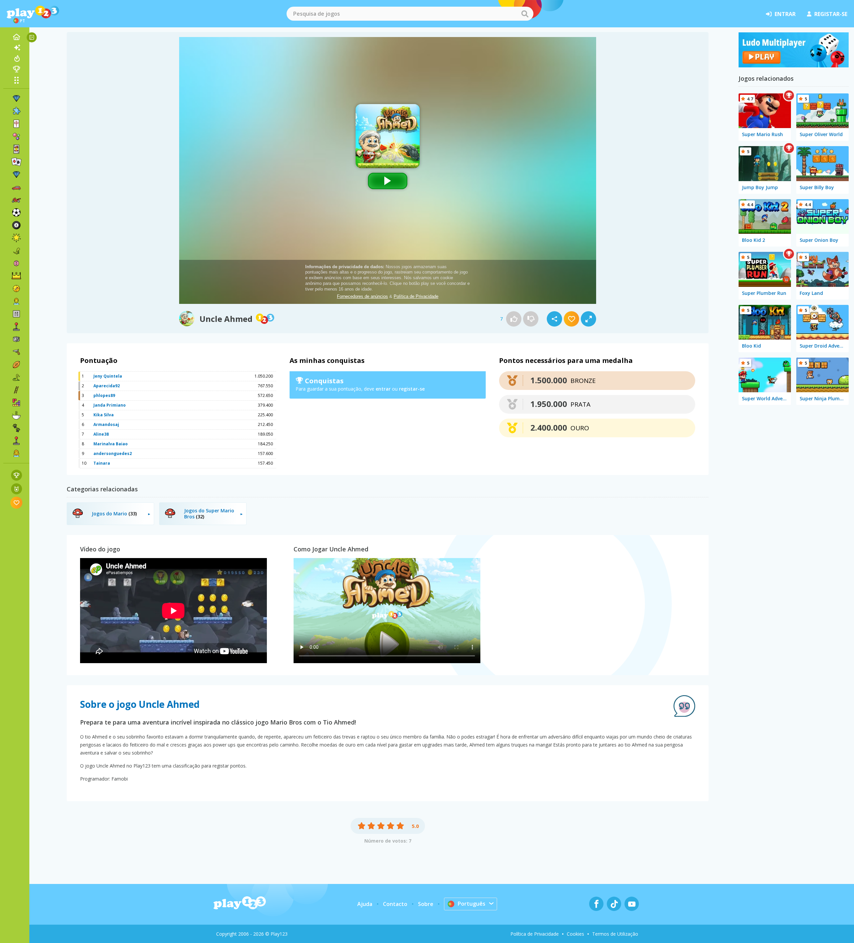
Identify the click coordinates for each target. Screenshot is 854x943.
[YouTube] (631, 904)
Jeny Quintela (107, 376)
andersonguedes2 (112, 453)
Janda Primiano (109, 405)
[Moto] (16, 199)
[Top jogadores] (16, 69)
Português (471, 903)
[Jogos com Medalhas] (16, 488)
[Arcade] (16, 326)
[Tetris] (16, 402)
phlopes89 (104, 395)
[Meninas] (16, 453)
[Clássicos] (16, 377)
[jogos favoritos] (16, 502)
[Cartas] (16, 149)
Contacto (395, 904)
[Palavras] (16, 314)
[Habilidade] (16, 390)
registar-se (830, 14)
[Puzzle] (16, 111)
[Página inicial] (16, 37)
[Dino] (16, 250)
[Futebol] (16, 212)
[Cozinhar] (16, 415)
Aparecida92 (106, 386)
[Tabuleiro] (16, 339)
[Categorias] (16, 80)
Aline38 (101, 434)
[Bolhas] (16, 136)
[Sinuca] (16, 225)
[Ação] (16, 288)
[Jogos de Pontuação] (16, 475)
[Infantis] (16, 301)
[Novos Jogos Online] (16, 47)
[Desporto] (16, 364)
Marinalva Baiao (110, 444)
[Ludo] (794, 65)
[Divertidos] (16, 237)
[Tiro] (16, 352)
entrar (785, 14)
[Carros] (16, 187)
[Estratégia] (16, 276)
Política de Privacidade (534, 934)
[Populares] (16, 58)
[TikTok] (614, 904)
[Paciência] (16, 161)
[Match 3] (16, 98)
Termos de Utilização (615, 934)
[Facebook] (596, 904)
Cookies (575, 934)
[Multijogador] (16, 440)
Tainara (101, 463)
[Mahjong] (16, 123)
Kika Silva (103, 415)
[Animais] (16, 428)
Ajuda (364, 904)
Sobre (425, 904)
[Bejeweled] (16, 174)
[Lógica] (16, 263)
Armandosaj (106, 424)
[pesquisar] (525, 14)
